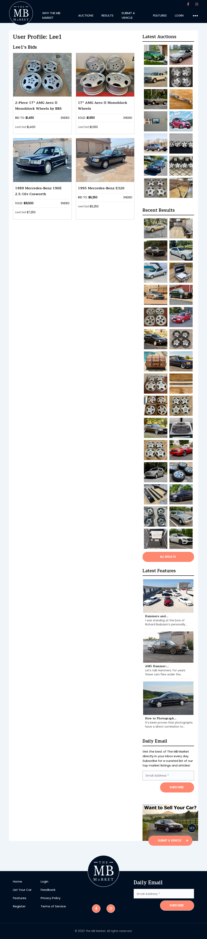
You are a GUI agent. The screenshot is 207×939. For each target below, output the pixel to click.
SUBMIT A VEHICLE (170, 840)
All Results (168, 557)
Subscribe (177, 905)
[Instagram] (196, 4)
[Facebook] (188, 4)
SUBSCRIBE (177, 787)
